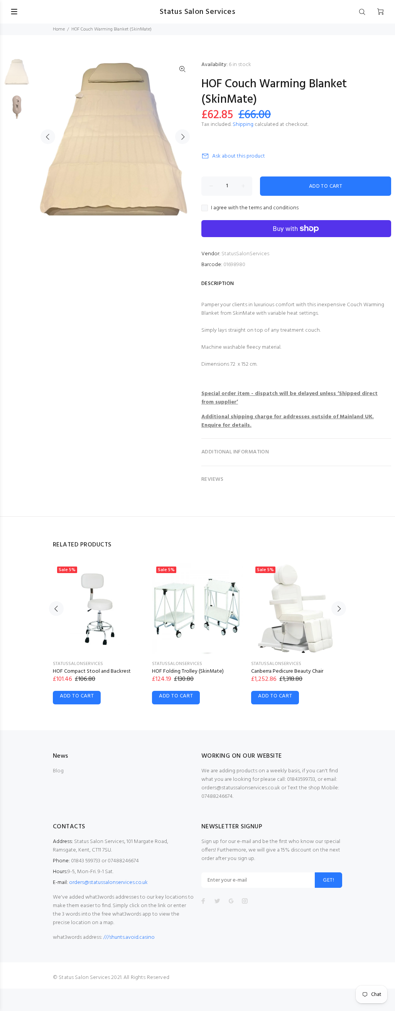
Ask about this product (238, 156)
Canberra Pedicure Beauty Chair (287, 671)
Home (59, 29)
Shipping (243, 124)
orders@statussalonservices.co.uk (108, 882)
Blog (58, 771)
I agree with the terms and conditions (255, 208)
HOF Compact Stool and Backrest (92, 671)
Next (182, 136)
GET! (328, 880)
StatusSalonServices (245, 253)
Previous (48, 136)
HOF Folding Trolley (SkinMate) (188, 671)
